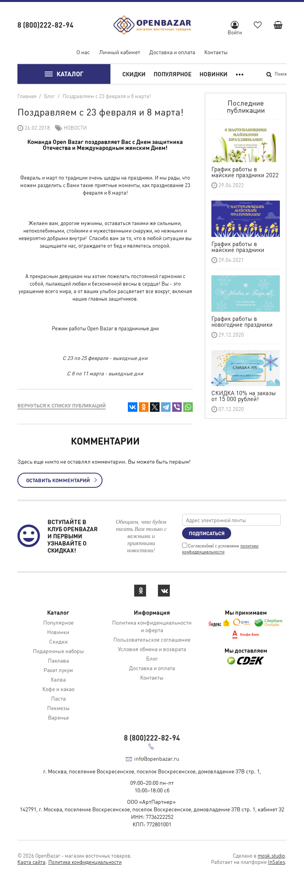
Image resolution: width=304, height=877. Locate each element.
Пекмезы (58, 707)
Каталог (70, 74)
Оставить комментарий (58, 480)
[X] (155, 407)
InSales (276, 861)
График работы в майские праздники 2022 (245, 172)
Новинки (214, 74)
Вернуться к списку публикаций (61, 405)
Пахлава (58, 660)
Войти (235, 32)
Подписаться (206, 533)
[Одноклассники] (143, 407)
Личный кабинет (119, 51)
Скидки (134, 74)
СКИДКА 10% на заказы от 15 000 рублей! (243, 396)
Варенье (58, 717)
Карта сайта (31, 861)
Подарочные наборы (58, 650)
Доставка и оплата (172, 51)
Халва (58, 679)
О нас (83, 51)
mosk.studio (271, 855)
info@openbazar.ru (156, 758)
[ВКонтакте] (132, 407)
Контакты (216, 51)
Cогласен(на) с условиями (220, 549)
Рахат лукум (58, 669)
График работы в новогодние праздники (242, 321)
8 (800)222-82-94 (45, 24)
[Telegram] (166, 407)
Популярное (173, 74)
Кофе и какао (58, 688)
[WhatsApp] (188, 407)
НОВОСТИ (75, 127)
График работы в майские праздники (237, 247)
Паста (58, 698)
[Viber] (177, 407)
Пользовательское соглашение (151, 639)
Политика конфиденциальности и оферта (152, 626)
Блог (152, 658)
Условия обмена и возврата (152, 648)
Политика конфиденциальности (85, 861)
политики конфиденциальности (220, 549)
